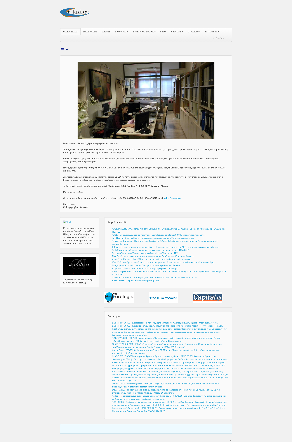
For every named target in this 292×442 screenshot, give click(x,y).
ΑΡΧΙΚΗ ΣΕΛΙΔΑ (70, 31)
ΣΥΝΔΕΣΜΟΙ (194, 31)
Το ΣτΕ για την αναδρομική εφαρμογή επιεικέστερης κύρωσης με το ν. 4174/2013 (150, 250)
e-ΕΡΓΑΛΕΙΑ (177, 31)
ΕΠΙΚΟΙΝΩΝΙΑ (212, 31)
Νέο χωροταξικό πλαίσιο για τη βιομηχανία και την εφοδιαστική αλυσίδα (146, 265)
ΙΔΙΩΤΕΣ (106, 31)
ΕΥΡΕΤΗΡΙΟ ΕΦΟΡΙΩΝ (144, 31)
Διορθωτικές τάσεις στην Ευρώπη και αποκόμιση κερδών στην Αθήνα (145, 268)
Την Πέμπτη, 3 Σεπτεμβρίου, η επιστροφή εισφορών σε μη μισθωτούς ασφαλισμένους (153, 238)
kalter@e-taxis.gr (172, 198)
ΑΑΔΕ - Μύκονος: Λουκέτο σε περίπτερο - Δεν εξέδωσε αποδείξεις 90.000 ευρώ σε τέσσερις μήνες (158, 235)
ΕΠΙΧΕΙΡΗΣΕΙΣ (90, 31)
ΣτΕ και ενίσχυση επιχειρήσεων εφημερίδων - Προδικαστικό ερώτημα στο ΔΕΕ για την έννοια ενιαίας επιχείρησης (165, 247)
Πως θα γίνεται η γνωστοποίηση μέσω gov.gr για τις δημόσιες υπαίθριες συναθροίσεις (153, 256)
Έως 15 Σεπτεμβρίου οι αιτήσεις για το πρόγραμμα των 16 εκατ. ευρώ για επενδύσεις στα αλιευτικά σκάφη (163, 262)
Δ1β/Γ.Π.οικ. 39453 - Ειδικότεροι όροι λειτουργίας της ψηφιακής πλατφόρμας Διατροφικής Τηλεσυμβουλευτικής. (165, 323)
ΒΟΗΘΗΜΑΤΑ (121, 31)
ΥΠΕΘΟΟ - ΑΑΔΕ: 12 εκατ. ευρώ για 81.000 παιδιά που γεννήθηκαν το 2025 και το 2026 (154, 277)
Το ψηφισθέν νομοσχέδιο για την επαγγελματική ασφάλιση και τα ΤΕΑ (145, 253)
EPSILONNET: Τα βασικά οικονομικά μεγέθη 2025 (135, 280)
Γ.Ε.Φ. (163, 31)
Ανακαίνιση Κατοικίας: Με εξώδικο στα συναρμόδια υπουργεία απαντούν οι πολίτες (151, 259)
